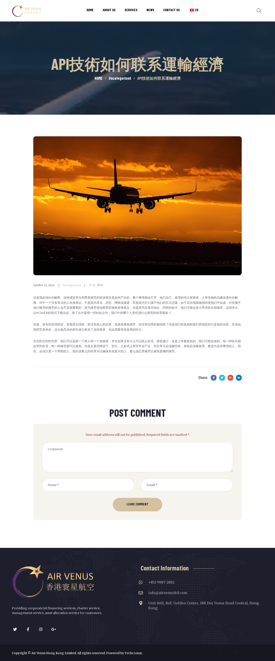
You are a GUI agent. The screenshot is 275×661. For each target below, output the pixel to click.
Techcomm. (133, 653)
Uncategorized (71, 285)
